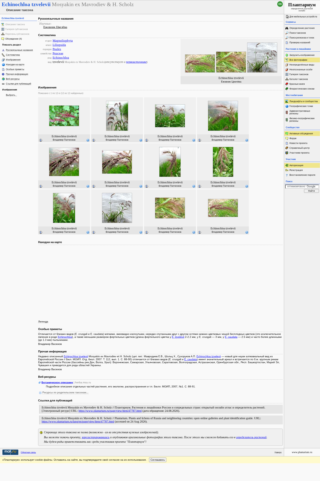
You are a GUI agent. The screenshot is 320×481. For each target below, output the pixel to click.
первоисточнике (136, 61)
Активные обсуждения (301, 133)
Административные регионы (299, 112)
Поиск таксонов (297, 33)
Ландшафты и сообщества (303, 101)
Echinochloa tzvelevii (76, 356)
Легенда (43, 321)
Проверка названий (299, 42)
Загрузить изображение (302, 55)
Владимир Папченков (64, 140)
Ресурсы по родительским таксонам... (65, 392)
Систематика (13, 55)
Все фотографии (298, 60)
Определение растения (302, 28)
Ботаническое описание (57, 382)
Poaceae (58, 53)
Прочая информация (17, 74)
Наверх (278, 452)
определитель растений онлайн (302, 7)
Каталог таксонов (298, 79)
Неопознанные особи (300, 69)
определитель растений (251, 437)
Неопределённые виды (301, 64)
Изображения (13, 59)
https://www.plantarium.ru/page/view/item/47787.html (110, 410)
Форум (292, 138)
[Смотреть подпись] (40, 140)
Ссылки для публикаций (18, 84)
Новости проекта (298, 143)
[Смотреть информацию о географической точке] (87, 140)
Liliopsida (59, 45)
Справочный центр (299, 148)
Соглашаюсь (158, 459)
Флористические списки (301, 89)
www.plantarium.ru (302, 452)
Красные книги (297, 84)
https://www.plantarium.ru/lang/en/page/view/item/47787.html (78, 421)
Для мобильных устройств (303, 16)
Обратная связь (28, 452)
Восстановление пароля (302, 175)
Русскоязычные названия (19, 50)
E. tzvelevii (178, 336)
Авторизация (296, 165)
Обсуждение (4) (13, 39)
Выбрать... (11, 95)
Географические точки (301, 106)
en (280, 4)
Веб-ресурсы (13, 79)
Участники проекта (299, 153)
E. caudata (231, 336)
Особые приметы (15, 69)
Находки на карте (15, 64)
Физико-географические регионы (302, 119)
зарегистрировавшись (95, 437)
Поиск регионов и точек (301, 37)
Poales (57, 49)
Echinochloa (61, 57)
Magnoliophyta (63, 40)
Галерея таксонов (298, 74)
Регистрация (296, 170)
